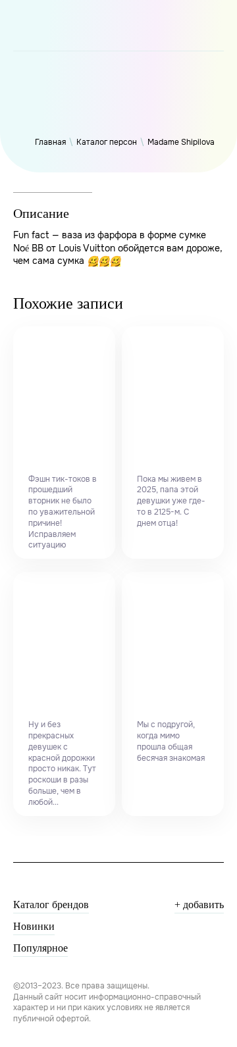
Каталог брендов (51, 904)
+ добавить (199, 904)
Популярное (40, 948)
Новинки (34, 926)
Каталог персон (106, 142)
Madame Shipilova (181, 142)
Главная (50, 142)
